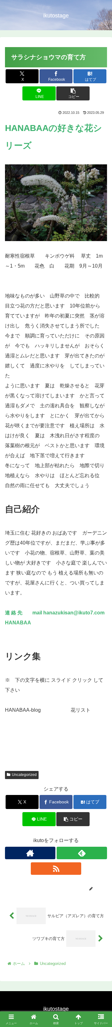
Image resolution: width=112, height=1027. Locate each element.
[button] (73, 93)
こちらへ (51, 710)
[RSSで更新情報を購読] (56, 868)
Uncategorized (24, 775)
